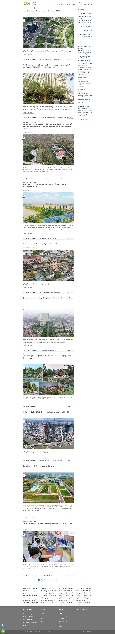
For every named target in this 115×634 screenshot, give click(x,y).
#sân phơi (56, 350)
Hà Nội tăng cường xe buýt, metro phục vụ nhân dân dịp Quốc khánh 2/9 (84, 46)
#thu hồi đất (58, 575)
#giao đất (47, 59)
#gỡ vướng (53, 178)
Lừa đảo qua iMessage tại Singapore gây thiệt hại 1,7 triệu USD (84, 100)
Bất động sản (28, 59)
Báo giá (60, 2)
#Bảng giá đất (43, 178)
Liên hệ (70, 2)
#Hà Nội (51, 59)
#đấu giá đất (43, 59)
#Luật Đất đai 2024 (47, 575)
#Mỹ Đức (61, 59)
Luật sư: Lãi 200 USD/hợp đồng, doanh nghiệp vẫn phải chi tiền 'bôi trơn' (48, 595)
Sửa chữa (60, 623)
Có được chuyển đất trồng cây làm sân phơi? (40, 244)
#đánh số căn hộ (54, 460)
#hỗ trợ (42, 575)
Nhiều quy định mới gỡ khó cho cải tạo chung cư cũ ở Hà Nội (46, 412)
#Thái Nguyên (43, 238)
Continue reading (28, 54)
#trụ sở (51, 238)
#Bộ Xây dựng (43, 460)
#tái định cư (53, 575)
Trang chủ (43, 2)
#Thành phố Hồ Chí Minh (60, 178)
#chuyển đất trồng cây (45, 350)
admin (34, 14)
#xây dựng (55, 238)
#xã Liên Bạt (68, 117)
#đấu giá (42, 117)
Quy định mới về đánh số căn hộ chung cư (38, 466)
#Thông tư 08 (59, 460)
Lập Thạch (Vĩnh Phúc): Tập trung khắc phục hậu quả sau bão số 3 (84, 22)
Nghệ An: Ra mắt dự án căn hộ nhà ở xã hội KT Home (43, 11)
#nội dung (54, 292)
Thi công (54, 2)
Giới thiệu (43, 616)
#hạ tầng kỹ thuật (56, 59)
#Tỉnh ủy (48, 238)
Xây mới (60, 626)
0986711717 (89, 631)
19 (54, 580)
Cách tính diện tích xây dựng (83, 4)
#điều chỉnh (48, 178)
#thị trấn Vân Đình (59, 117)
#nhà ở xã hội (49, 292)
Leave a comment (70, 59)
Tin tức (64, 2)
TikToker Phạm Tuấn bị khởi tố (48, 588)
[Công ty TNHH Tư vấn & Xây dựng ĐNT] (27, 3)
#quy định (58, 292)
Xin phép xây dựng (76, 2)
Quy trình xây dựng (87, 2)
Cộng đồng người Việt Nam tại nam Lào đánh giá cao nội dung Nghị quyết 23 (85, 95)
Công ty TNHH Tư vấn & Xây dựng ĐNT (42, 631)
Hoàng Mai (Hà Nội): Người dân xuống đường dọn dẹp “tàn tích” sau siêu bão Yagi (85, 36)
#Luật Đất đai (51, 350)
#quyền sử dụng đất (51, 117)
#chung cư (49, 460)
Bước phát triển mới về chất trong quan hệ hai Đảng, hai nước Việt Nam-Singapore (84, 106)
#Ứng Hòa (64, 117)
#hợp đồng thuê (44, 292)
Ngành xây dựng (34, 59)
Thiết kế (49, 2)
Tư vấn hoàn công (70, 4)
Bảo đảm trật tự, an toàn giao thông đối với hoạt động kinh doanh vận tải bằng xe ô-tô (85, 52)
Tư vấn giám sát (61, 4)
